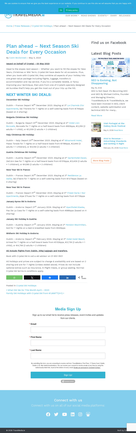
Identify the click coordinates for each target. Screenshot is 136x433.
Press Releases (22, 26)
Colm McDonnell (17, 58)
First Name (36, 337)
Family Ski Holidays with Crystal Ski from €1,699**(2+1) (34, 293)
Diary (113, 15)
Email (33, 324)
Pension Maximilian (76, 224)
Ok (61, 10)
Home (9, 26)
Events (102, 15)
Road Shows (88, 15)
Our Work (71, 15)
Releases (124, 15)
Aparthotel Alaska (75, 207)
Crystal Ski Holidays (42, 26)
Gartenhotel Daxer (77, 158)
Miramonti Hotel (73, 140)
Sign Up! (68, 374)
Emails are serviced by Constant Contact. (87, 367)
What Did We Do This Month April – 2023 (28, 290)
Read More (96, 115)
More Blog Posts (101, 160)
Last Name (36, 350)
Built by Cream (124, 430)
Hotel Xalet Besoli (75, 239)
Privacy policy (72, 10)
